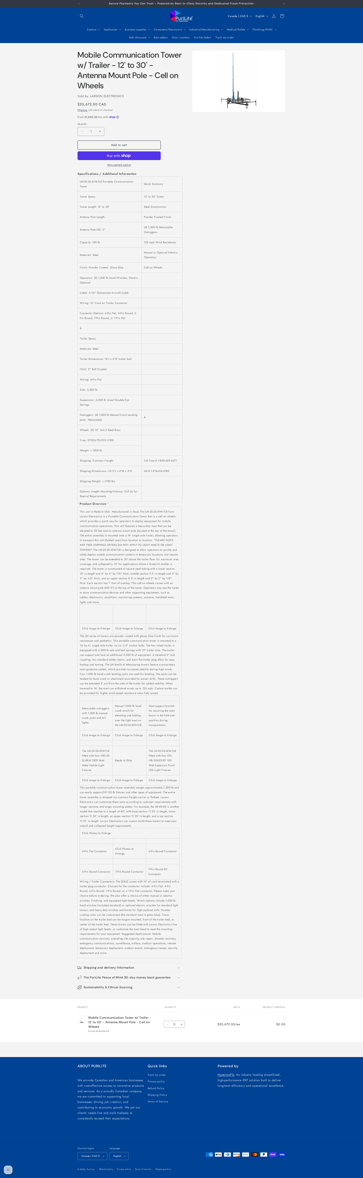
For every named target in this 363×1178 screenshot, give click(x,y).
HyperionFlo (226, 1075)
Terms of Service (158, 1101)
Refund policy (106, 1169)
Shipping (82, 110)
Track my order (157, 1075)
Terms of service (143, 1169)
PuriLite (91, 1169)
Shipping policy (163, 1169)
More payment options (119, 165)
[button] (82, 16)
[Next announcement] (284, 3)
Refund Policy (156, 1088)
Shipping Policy (157, 1095)
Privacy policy (156, 1081)
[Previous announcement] (79, 3)
